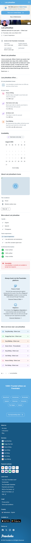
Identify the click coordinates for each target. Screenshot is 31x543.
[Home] (1, 373)
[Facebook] (2, 530)
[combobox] (15, 137)
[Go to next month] (24, 141)
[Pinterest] (13, 530)
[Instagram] (9, 530)
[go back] (1, 2)
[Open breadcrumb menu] (6, 373)
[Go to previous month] (21, 141)
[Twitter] (6, 530)
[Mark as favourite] (29, 2)
